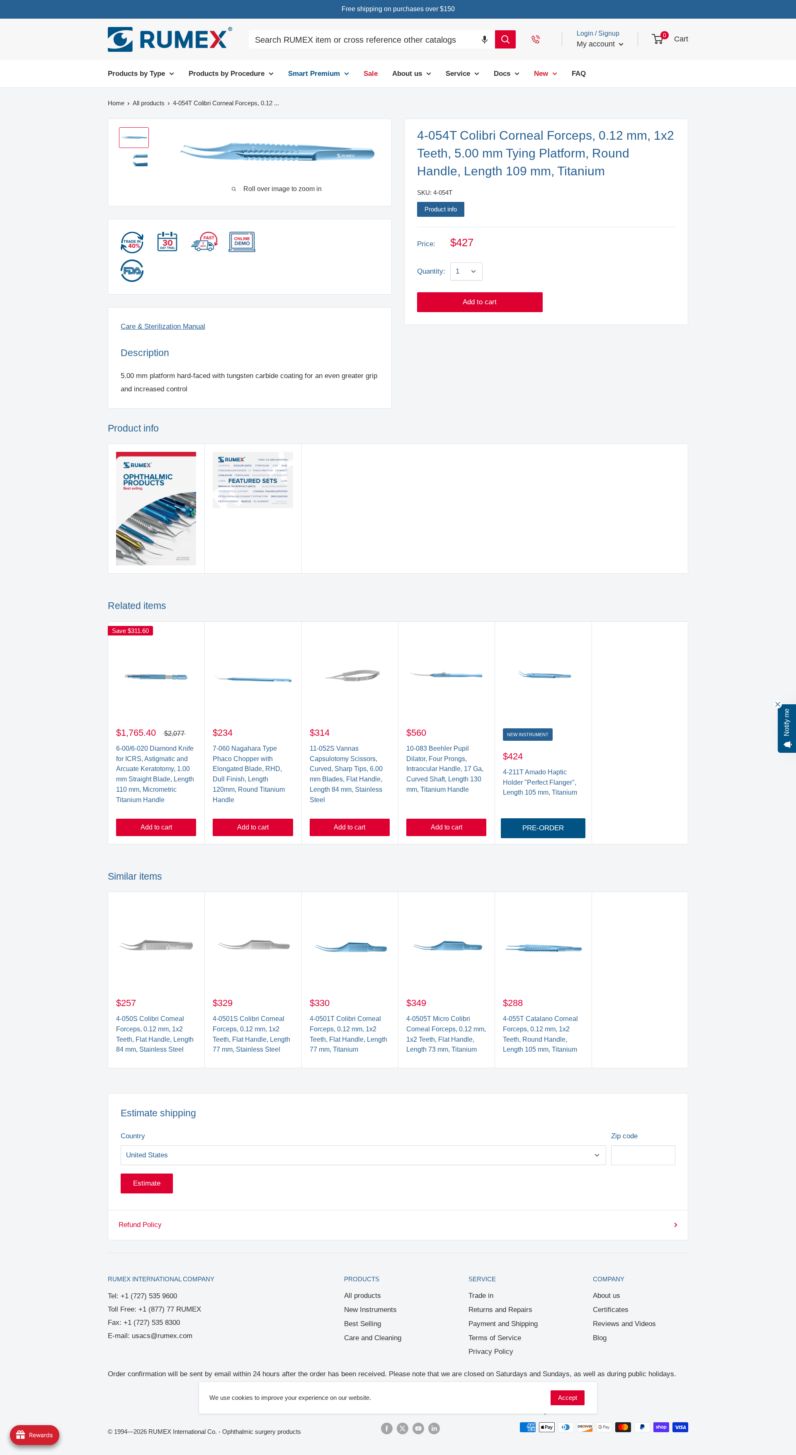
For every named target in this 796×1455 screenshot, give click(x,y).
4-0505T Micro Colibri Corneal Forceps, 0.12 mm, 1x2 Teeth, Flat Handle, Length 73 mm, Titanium (446, 1034)
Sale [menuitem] (371, 74)
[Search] (505, 39)
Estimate (146, 1183)
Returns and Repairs (500, 1310)
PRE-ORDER (543, 828)
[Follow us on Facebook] (387, 1428)
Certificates (611, 1310)
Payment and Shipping (503, 1324)
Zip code (624, 1136)
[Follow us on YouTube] (418, 1428)
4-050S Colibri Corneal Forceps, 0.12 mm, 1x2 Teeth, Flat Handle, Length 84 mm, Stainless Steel (155, 1034)
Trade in (480, 1296)
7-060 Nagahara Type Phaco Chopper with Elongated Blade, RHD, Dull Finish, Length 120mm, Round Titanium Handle (249, 774)
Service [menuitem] (458, 74)
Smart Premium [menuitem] (314, 74)
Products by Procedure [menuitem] (227, 74)
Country (133, 1136)
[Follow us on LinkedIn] (434, 1428)
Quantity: (431, 271)
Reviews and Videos (624, 1324)
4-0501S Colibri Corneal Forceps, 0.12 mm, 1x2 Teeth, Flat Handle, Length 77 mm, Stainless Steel (251, 1034)
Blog (600, 1338)
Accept (567, 1397)
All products (362, 1296)
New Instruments (370, 1310)
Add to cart (480, 302)
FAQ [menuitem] (579, 74)
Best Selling (362, 1324)
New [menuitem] (541, 74)
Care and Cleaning (372, 1338)
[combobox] (372, 40)
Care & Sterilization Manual (163, 326)
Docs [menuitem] (502, 74)
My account (597, 44)
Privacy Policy (490, 1352)
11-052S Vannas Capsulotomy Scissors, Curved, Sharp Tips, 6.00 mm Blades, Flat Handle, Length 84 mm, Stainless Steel (346, 774)
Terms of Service (494, 1338)
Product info (441, 209)
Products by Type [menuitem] (136, 74)
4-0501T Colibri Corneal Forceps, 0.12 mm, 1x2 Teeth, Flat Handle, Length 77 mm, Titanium (348, 1034)
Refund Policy (140, 1225)
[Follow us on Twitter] (402, 1428)
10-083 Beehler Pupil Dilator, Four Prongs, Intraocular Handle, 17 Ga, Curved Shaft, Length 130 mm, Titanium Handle (444, 769)
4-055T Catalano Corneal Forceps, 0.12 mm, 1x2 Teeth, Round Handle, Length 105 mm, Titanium (540, 1034)
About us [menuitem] (407, 74)
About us (606, 1296)
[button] (484, 39)
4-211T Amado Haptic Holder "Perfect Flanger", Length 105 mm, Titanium (540, 782)
